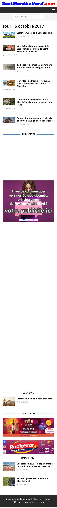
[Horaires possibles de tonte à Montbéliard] (9, 481)
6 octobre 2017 (24, 36)
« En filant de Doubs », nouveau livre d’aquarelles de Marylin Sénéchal (33, 83)
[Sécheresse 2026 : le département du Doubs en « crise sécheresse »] (9, 466)
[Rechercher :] (28, 16)
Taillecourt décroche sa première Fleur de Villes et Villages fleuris (34, 66)
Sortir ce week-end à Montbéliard (34, 32)
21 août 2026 (23, 402)
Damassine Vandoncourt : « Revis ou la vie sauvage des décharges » (35, 119)
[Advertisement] (27, 159)
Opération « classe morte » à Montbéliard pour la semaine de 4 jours (34, 102)
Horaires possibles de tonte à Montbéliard (32, 479)
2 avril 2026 (23, 484)
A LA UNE (28, 392)
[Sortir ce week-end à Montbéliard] (9, 401)
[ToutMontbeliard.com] (28, 5)
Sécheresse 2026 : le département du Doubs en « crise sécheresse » (35, 465)
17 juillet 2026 (24, 470)
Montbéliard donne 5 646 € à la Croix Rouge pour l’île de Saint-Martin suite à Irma (33, 49)
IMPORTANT (28, 458)
